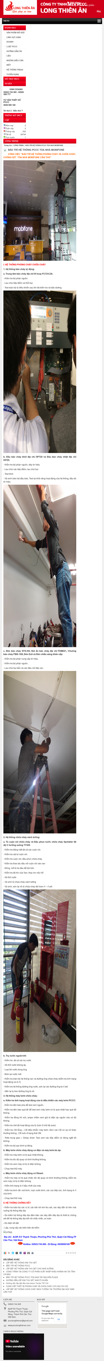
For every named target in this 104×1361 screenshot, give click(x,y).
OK (58, 1319)
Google (16, 1253)
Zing (5, 1253)
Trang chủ (8, 145)
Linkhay (9, 1253)
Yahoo (24, 1253)
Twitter (12, 1253)
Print (32, 1253)
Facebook (20, 1253)
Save (28, 1253)
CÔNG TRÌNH (18, 145)
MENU (6, 21)
